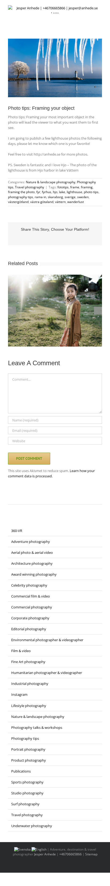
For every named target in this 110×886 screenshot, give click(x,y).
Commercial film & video (30, 596)
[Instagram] (16, 498)
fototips (63, 187)
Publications (21, 771)
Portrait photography (28, 749)
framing (87, 187)
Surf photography (25, 804)
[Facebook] (9, 498)
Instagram (19, 694)
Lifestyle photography (28, 705)
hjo (55, 192)
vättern (60, 202)
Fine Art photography (28, 661)
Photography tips (25, 738)
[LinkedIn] (23, 498)
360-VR (16, 530)
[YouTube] (30, 498)
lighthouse (74, 192)
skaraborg (55, 197)
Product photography (28, 760)
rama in (40, 197)
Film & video (21, 650)
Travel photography (29, 187)
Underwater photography (31, 825)
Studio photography (27, 793)
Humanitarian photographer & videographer (46, 672)
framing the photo (21, 192)
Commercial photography (31, 607)
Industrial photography (29, 683)
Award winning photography (34, 574)
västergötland (18, 202)
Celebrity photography (29, 585)
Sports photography (27, 782)
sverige (70, 197)
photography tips (20, 197)
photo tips (91, 192)
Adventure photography (30, 541)
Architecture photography (32, 563)
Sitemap (91, 854)
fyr (38, 192)
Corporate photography (30, 618)
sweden (83, 197)
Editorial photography (28, 629)
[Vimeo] (37, 498)
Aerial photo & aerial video (32, 552)
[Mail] (44, 498)
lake (62, 192)
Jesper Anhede (45, 854)
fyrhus (46, 192)
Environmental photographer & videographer (47, 639)
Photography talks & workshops (36, 727)
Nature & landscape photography (50, 182)
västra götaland (41, 202)
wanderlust (75, 202)
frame (74, 187)
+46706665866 (70, 854)
